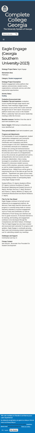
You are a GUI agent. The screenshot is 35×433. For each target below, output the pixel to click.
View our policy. (25, 426)
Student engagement (15, 78)
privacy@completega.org (14, 426)
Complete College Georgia (17, 19)
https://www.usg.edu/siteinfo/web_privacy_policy (13, 424)
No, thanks (13, 430)
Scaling (4, 96)
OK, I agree (5, 430)
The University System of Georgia (18, 29)
